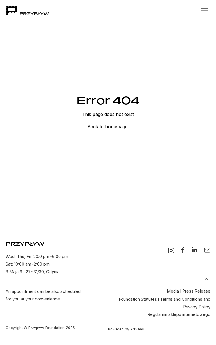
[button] (201, 10)
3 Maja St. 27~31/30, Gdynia (32, 271)
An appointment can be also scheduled (43, 291)
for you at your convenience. (33, 298)
